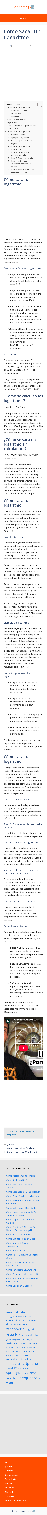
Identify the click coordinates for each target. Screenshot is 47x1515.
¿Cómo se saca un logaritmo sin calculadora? (21, 127)
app (25, 1312)
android (18, 1312)
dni (17, 1324)
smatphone (23, 1367)
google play (32, 1334)
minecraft (17, 1351)
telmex (32, 1373)
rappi (31, 1359)
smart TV (11, 1367)
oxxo (18, 1355)
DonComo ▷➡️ (23, 7)
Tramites (9, 1496)
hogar (29, 1339)
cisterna (30, 1316)
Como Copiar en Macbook (19, 1285)
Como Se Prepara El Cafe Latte (21, 1207)
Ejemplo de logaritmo (20, 137)
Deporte (9, 1483)
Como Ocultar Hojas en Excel (20, 1238)
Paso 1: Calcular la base (20, 149)
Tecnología (10, 1479)
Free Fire (13, 1334)
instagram (12, 1343)
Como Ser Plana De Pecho (18, 1180)
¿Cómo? (11, 1144)
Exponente (15, 116)
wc (39, 1378)
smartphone (28, 1363)
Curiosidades (11, 1474)
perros (25, 1355)
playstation (12, 1359)
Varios (8, 1462)
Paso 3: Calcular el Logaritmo (23, 158)
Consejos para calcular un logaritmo (21, 142)
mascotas (21, 1347)
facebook (14, 1329)
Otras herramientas (19, 172)
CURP (29, 1320)
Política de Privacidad (16, 1500)
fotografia (29, 1329)
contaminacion (15, 1320)
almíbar (9, 1312)
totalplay (11, 1378)
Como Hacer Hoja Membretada (22, 1152)
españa (23, 1324)
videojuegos (27, 1377)
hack (24, 1339)
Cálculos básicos (18, 134)
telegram (23, 1373)
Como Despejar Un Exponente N (22, 1274)
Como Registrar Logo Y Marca (20, 1175)
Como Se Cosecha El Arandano (21, 1269)
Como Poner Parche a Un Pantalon (23, 1196)
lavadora (32, 1343)
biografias (12, 1316)
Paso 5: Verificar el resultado (22, 169)
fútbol (24, 1335)
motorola (29, 1351)
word (9, 1382)
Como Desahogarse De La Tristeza (23, 1191)
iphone (23, 1343)
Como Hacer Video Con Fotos (21, 1148)
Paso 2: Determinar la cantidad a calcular (20, 153)
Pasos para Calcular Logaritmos (19, 111)
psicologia (24, 1359)
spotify (12, 1372)
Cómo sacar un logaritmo (18, 107)
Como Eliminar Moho (16, 1250)
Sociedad (9, 1487)
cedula (22, 1316)
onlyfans (10, 1355)
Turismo (9, 1470)
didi (34, 1320)
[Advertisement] (23, 74)
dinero (10, 1324)
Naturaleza (10, 1491)
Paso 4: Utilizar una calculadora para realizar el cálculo (22, 164)
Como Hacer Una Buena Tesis (21, 1234)
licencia (10, 1347)
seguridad (11, 1363)
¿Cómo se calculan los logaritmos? (17, 121)
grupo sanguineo (13, 1339)
